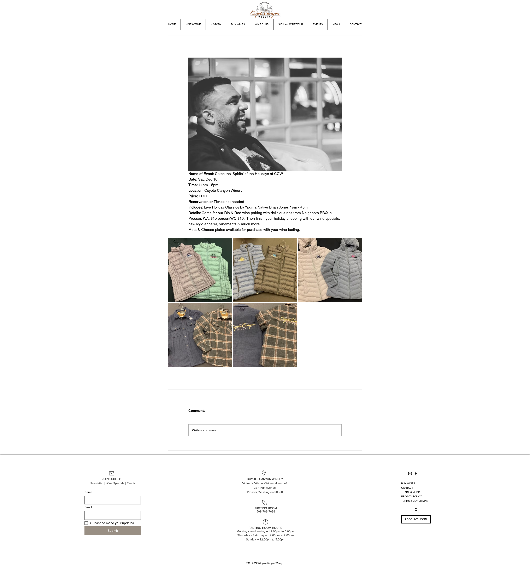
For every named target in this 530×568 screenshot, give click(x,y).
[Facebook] (415, 473)
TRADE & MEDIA (410, 492)
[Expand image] (200, 270)
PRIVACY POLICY (411, 496)
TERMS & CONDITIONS (414, 500)
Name (88, 492)
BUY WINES (408, 483)
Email (88, 507)
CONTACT (407, 487)
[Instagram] (410, 473)
